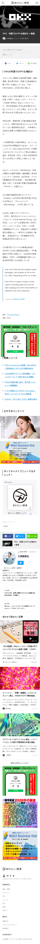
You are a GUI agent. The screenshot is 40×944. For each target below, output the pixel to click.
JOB (4, 903)
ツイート (21, 63)
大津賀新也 (23, 556)
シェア (9, 63)
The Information (13, 315)
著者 (4, 907)
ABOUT (5, 910)
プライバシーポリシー (10, 925)
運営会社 (6, 921)
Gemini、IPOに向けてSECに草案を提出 (21, 399)
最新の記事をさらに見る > (20, 763)
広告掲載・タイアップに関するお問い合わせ (17, 939)
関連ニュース (7, 54)
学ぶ (4, 896)
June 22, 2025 (19, 299)
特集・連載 (6, 889)
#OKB (5, 526)
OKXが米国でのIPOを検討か (13, 50)
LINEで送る (33, 63)
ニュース (17, 38)
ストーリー (6, 893)
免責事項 (6, 928)
